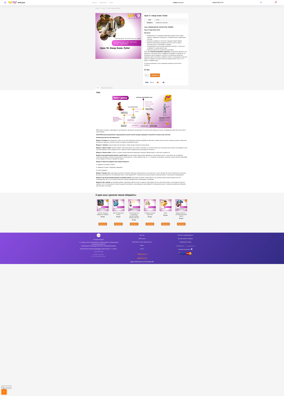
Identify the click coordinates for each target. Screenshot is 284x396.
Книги (111, 2)
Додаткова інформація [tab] (106, 87)
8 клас (103, 8)
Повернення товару (185, 242)
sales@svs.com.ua (142, 258)
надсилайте (97, 248)
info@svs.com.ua (178, 2)
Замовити (155, 75)
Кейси (142, 245)
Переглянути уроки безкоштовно (142, 242)
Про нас (94, 2)
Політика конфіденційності (185, 235)
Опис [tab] (98, 87)
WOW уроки (103, 2)
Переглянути (102, 224)
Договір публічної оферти (185, 238)
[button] (138, 15)
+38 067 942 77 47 (217, 2)
